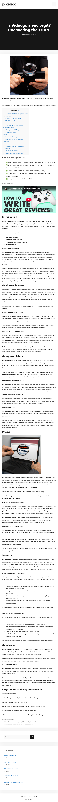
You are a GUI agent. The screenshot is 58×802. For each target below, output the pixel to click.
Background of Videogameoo (14, 130)
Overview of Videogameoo (13, 118)
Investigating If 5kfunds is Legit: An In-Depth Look (18, 724)
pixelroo (9, 4)
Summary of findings (11, 151)
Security (6, 141)
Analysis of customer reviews (14, 125)
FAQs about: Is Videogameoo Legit (13, 153)
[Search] (32, 737)
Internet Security (9, 720)
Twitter (29, 796)
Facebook (23, 796)
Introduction (7, 116)
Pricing (5, 134)
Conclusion (6, 148)
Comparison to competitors (14, 139)
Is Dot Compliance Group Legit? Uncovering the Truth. (20, 722)
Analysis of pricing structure (13, 137)
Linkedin (35, 796)
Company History (8, 127)
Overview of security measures (14, 144)
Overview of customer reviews (14, 123)
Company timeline (11, 132)
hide (19, 110)
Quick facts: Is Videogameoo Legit (17, 114)
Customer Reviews (9, 120)
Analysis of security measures (14, 146)
